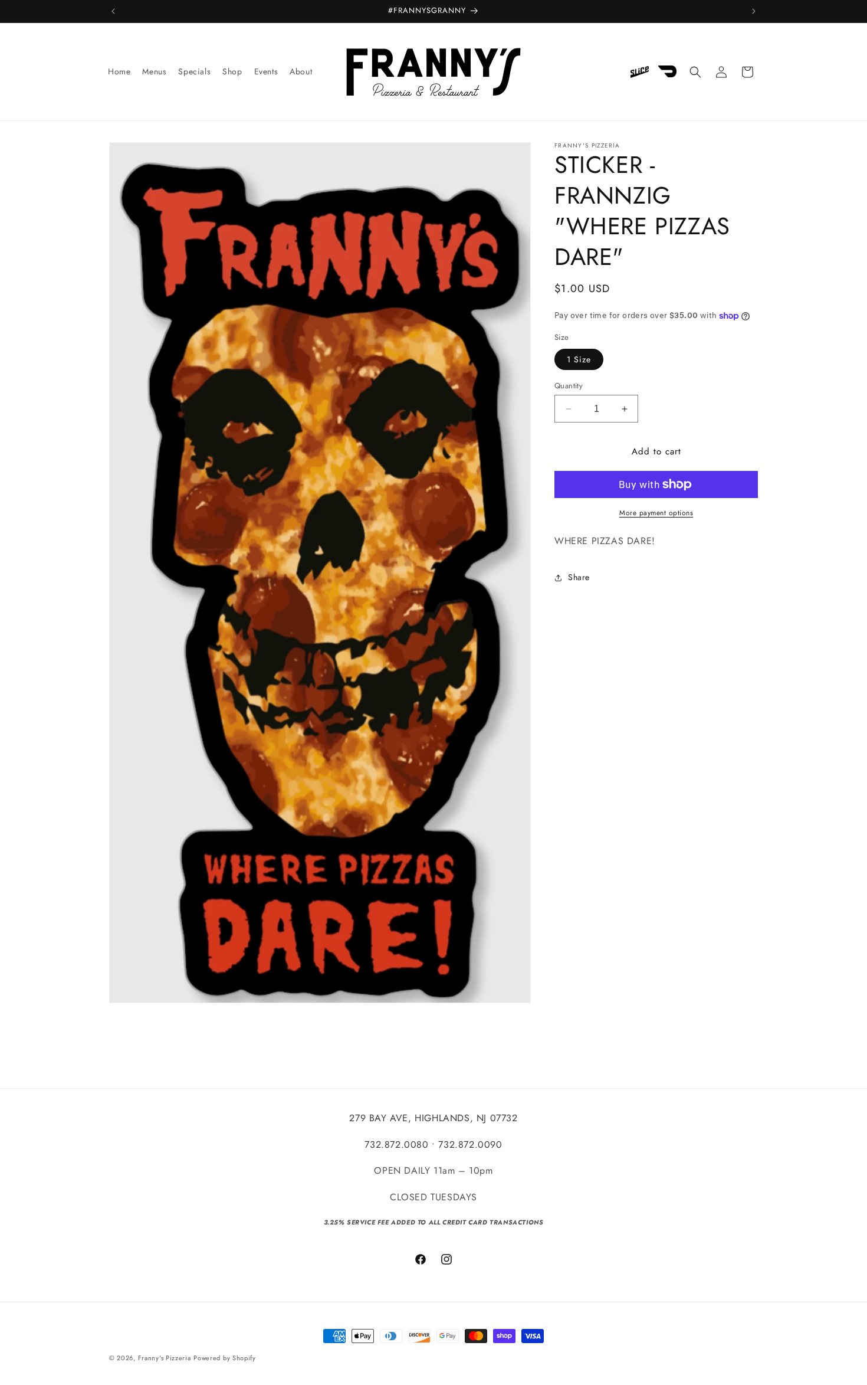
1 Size (579, 359)
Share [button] (579, 577)
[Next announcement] (754, 11)
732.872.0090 (470, 1144)
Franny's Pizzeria (164, 1358)
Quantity (568, 385)
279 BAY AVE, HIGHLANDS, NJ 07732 (433, 1118)
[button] (695, 72)
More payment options (656, 512)
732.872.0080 (396, 1144)
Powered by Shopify (224, 1358)
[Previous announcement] (113, 11)
